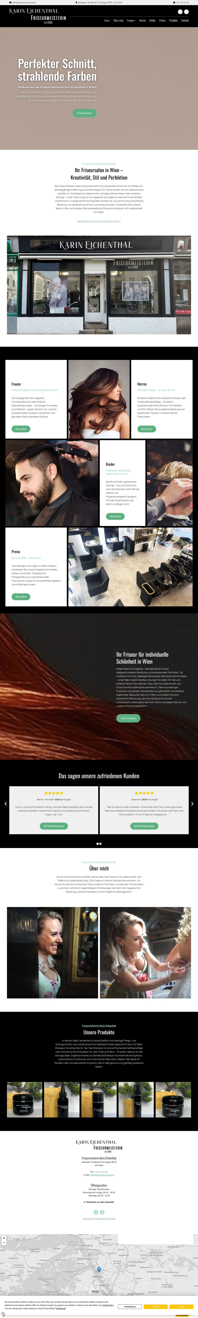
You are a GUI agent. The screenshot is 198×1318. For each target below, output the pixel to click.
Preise (162, 20)
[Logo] (37, 16)
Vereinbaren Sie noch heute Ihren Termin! (99, 221)
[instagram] (186, 11)
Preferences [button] (61, 1308)
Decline (156, 1307)
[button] (85, 113)
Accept (181, 1307)
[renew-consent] (3, 1314)
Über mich (118, 20)
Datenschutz (101, 1218)
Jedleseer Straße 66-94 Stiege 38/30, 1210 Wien (100, 2)
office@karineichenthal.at (24, 2)
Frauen (130, 20)
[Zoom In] (4, 1238)
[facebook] (180, 11)
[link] (129, 20)
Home (107, 20)
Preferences (130, 1307)
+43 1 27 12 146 (182, 2)
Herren (142, 20)
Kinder (152, 20)
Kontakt (185, 20)
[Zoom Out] (4, 1242)
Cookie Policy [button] (107, 1305)
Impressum (88, 1218)
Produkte (173, 20)
